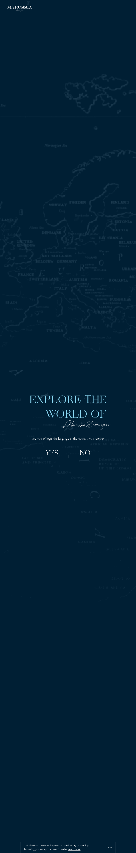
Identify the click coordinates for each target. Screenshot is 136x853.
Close (109, 847)
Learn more (74, 849)
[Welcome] (19, 10)
